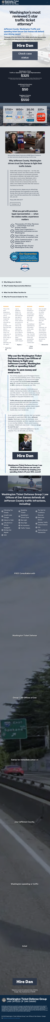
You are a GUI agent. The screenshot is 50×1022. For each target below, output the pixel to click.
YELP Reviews (41, 112)
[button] (25, 142)
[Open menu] (47, 3)
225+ (41, 109)
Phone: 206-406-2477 (16, 199)
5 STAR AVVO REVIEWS (9, 112)
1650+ (20, 109)
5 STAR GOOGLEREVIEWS (19, 113)
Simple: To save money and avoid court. (22, 371)
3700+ (9, 109)
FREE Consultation (22, 573)
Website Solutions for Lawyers (11, 1018)
